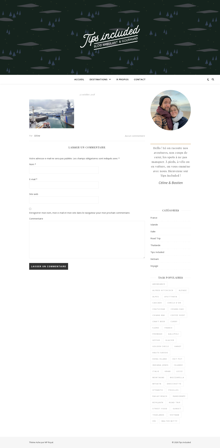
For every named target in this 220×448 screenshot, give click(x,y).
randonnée (179, 396)
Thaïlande (155, 245)
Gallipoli (173, 334)
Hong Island (160, 359)
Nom (32, 164)
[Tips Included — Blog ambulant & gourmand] (110, 37)
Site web (33, 193)
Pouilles (174, 390)
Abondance (159, 284)
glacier (170, 340)
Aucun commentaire (135, 135)
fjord (156, 328)
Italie (152, 231)
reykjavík (158, 402)
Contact (140, 79)
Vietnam (154, 258)
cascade (157, 303)
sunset (177, 408)
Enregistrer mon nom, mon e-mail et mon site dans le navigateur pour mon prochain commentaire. (79, 212)
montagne (158, 377)
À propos (122, 79)
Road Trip (155, 238)
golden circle (161, 346)
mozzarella (177, 377)
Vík (154, 421)
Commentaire (36, 218)
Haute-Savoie (160, 352)
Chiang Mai (159, 315)
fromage (158, 334)
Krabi (168, 371)
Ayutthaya (170, 296)
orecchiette (174, 384)
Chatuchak (159, 309)
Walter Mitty (169, 421)
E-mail (33, 179)
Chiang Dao (177, 309)
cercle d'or (174, 303)
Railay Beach (160, 396)
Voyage (154, 265)
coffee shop (178, 315)
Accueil (79, 79)
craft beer (159, 321)
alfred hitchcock (163, 290)
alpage (183, 290)
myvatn (157, 384)
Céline (37, 135)
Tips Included (157, 252)
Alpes (156, 296)
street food (160, 408)
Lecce (179, 371)
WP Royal (49, 442)
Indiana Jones (161, 365)
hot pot (177, 359)
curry (174, 321)
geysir (156, 340)
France (153, 217)
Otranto (158, 390)
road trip (174, 402)
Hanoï (178, 346)
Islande (154, 224)
